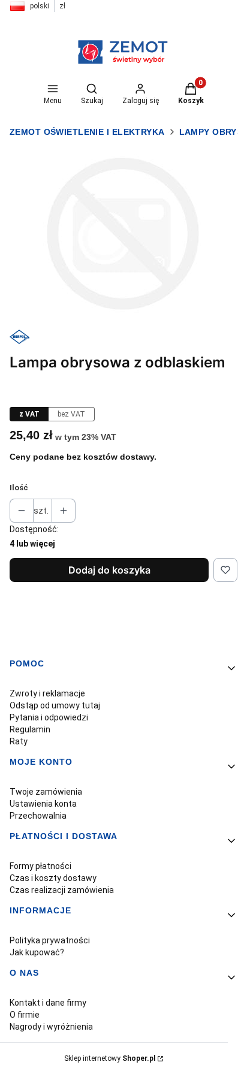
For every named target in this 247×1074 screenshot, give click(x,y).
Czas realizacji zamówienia (62, 890)
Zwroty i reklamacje (47, 693)
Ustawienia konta (43, 803)
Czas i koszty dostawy (53, 878)
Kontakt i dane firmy (48, 1002)
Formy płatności (40, 866)
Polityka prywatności (50, 940)
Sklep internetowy (109, 1058)
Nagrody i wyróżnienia (51, 1026)
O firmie (25, 1014)
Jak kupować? (37, 952)
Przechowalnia (38, 815)
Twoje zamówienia (46, 792)
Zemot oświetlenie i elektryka (87, 132)
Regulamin (30, 729)
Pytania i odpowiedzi (49, 717)
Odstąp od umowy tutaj (55, 705)
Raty (19, 741)
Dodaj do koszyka (109, 570)
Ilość (19, 487)
